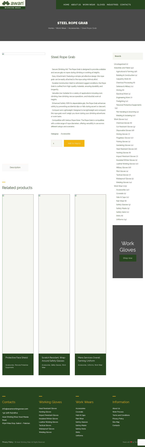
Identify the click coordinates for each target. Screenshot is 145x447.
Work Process (118, 412)
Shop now (127, 258)
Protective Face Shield (17, 357)
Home (51, 28)
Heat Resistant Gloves (48, 408)
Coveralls (79, 412)
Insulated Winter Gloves (48, 419)
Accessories (73, 28)
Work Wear (61, 28)
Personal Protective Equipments (17, 366)
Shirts (78, 432)
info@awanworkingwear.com (15, 409)
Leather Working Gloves (48, 422)
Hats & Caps (80, 415)
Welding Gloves (45, 432)
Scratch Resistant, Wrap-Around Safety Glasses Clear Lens (54, 360)
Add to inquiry (74, 143)
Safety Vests (81, 429)
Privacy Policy (118, 419)
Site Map (116, 422)
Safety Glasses (56, 365)
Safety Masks (81, 425)
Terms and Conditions (121, 415)
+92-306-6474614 (10, 413)
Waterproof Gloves (46, 429)
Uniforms (90, 365)
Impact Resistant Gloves (48, 415)
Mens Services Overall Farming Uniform (89, 359)
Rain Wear (80, 419)
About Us (116, 408)
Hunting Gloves (45, 412)
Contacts (116, 425)
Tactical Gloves (45, 425)
